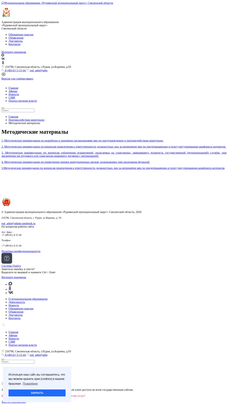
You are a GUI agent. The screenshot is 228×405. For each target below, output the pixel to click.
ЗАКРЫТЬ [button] (37, 392)
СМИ (12, 97)
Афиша (13, 91)
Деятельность (17, 302)
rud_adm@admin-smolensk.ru (18, 223)
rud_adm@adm (38, 70)
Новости (14, 94)
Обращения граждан (21, 34)
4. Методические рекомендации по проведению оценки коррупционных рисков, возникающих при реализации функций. (75, 161)
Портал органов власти (23, 100)
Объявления (16, 37)
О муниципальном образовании (28, 298)
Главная (13, 87)
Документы (16, 40)
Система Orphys (11, 265)
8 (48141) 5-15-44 (15, 70)
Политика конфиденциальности (20, 251)
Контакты (14, 44)
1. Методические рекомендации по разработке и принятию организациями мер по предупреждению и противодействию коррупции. (82, 140)
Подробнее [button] (30, 383)
